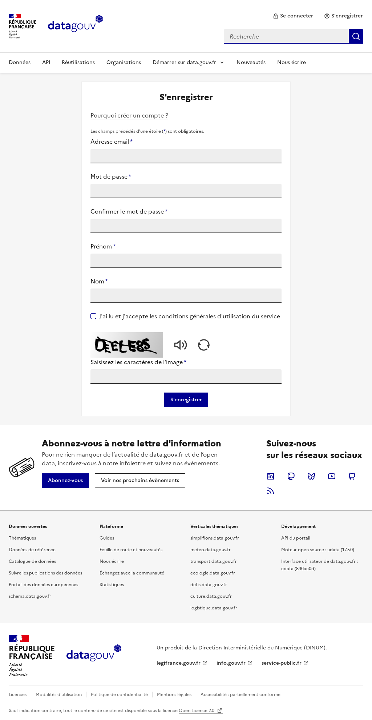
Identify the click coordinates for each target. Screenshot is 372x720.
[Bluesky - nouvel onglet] (311, 476)
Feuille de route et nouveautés (131, 549)
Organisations (123, 62)
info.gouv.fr (231, 663)
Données (20, 62)
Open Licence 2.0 (197, 710)
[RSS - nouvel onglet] (270, 491)
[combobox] (293, 36)
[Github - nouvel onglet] (352, 476)
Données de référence (32, 549)
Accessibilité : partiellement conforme (240, 694)
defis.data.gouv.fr (208, 584)
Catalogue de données (32, 561)
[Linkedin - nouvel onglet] (270, 476)
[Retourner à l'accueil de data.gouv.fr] (75, 25)
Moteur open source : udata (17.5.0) (317, 549)
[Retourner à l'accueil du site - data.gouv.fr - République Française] (93, 655)
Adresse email (111, 141)
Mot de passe (110, 176)
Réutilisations (78, 62)
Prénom (103, 246)
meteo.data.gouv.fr (210, 549)
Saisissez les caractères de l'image (138, 362)
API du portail (295, 538)
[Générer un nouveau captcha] (203, 345)
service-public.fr (282, 663)
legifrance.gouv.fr (179, 663)
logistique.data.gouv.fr (213, 608)
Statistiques (112, 584)
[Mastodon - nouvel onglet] (291, 476)
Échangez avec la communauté (132, 573)
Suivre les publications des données (45, 573)
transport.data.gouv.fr (213, 561)
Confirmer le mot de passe (128, 211)
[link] (293, 16)
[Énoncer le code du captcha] (180, 345)
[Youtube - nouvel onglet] (331, 476)
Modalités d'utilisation (59, 694)
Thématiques (22, 538)
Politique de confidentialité (119, 694)
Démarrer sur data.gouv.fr (184, 62)
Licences (18, 694)
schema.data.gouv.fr (30, 596)
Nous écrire (291, 62)
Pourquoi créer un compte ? (129, 115)
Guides (107, 538)
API (46, 62)
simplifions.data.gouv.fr (214, 538)
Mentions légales (174, 694)
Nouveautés (251, 62)
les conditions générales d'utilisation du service (215, 316)
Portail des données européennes (43, 584)
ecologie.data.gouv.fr (212, 573)
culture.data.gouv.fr (211, 596)
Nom (99, 281)
